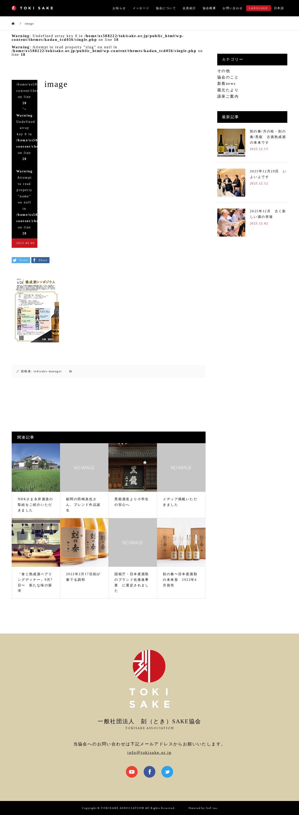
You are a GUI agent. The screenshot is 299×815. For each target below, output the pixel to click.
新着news (226, 83)
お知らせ (119, 8)
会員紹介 (189, 8)
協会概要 (209, 8)
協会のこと (228, 77)
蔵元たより (228, 90)
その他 (223, 71)
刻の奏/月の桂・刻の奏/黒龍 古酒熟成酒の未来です (268, 137)
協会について (166, 8)
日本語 (279, 8)
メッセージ (141, 8)
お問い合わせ (233, 8)
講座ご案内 (228, 96)
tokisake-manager (48, 371)
